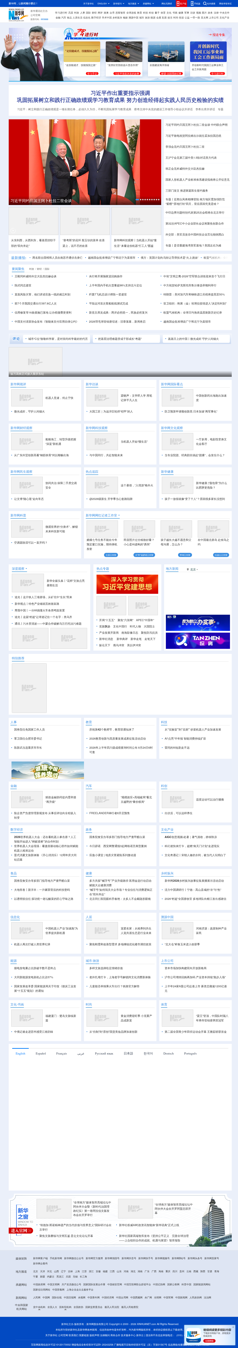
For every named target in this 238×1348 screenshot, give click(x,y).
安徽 (98, 1291)
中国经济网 (108, 1317)
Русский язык (104, 1073)
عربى (81, 1073)
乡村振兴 (117, 17)
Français (61, 1073)
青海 (216, 1291)
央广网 (148, 1317)
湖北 (133, 1291)
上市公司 (214, 17)
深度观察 (18, 588)
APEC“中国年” (145, 640)
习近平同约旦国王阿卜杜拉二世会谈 (41, 200)
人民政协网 (196, 1317)
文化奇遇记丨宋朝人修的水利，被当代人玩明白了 (195, 875)
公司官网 (35, 15)
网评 (100, 12)
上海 (77, 1291)
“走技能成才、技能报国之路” (80, 65)
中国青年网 (93, 1317)
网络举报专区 (225, 3)
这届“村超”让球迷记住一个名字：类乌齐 (47, 637)
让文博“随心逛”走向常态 (29, 499)
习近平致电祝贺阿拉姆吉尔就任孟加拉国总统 (193, 136)
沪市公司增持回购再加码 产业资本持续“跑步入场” (195, 997)
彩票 (164, 17)
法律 (216, 12)
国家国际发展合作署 (94, 1304)
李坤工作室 (185, 554)
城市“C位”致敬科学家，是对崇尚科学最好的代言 (58, 339)
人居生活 (77, 17)
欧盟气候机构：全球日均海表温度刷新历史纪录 (192, 312)
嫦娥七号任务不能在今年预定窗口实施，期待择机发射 (102, 544)
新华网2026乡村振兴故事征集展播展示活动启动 (194, 901)
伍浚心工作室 (221, 554)
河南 (126, 1291)
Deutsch (168, 1073)
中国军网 (168, 1317)
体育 (163, 12)
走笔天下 (150, 659)
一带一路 (195, 17)
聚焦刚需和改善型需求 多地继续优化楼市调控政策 (120, 964)
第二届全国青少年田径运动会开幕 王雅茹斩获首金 (196, 1052)
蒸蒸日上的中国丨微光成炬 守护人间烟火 (193, 339)
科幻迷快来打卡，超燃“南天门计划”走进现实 (192, 866)
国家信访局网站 (41, 1309)
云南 (188, 1291)
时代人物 (135, 646)
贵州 (181, 1291)
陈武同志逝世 (23, 285)
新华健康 (167, 471)
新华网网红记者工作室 (101, 515)
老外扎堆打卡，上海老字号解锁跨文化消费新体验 (120, 997)
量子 (157, 12)
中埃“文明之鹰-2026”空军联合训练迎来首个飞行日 (194, 276)
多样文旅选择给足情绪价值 (106, 988)
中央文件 (224, 12)
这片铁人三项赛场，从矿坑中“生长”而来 (47, 617)
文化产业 (224, 17)
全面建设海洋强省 (159, 65)
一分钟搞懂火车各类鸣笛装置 (47, 630)
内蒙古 (50, 1296)
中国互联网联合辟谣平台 (137, 1304)
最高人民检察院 (129, 1327)
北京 (35, 1291)
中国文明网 (53, 1304)
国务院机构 (65, 1327)
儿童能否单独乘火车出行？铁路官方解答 (114, 1006)
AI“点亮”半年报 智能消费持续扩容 (185, 758)
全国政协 (78, 1327)
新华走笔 (136, 659)
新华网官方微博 (94, 1278)
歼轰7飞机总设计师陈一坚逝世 (108, 294)
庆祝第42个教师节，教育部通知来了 (111, 749)
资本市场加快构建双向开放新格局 (185, 988)
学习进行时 (61, 12)
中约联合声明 (219, 125)
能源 (153, 17)
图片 (204, 12)
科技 (145, 12)
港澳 (106, 12)
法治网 (207, 1317)
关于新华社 (88, 3)
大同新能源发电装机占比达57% (33, 997)
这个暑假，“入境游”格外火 (137, 485)
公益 (187, 17)
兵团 (68, 1296)
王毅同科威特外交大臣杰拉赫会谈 (35, 276)
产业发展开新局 (109, 653)
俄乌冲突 (118, 665)
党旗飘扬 (104, 646)
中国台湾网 (122, 1317)
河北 (49, 1291)
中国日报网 (70, 1317)
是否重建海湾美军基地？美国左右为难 (197, 245)
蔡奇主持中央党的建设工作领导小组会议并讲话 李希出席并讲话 (174, 109)
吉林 (70, 1291)
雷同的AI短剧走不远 (177, 768)
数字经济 (96, 17)
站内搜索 (211, 3)
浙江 (91, 1291)
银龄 (125, 17)
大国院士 (149, 646)
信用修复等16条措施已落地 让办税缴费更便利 (43, 312)
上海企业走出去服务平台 (80, 1309)
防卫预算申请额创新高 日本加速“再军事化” (191, 411)
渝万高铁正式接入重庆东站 (27, 374)
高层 (70, 12)
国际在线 (57, 1317)
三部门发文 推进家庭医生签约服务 (187, 190)
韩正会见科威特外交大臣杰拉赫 (185, 169)
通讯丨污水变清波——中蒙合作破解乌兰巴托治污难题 (48, 644)
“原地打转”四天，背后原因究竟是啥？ (192, 204)
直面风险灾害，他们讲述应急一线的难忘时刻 (42, 294)
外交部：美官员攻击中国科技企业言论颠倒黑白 (195, 234)
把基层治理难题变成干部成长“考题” (120, 339)
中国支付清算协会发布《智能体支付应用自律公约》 (47, 321)
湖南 (140, 1291)
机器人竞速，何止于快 (59, 398)
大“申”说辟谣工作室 (144, 554)
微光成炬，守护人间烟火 (29, 411)
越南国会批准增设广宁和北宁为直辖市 (111, 258)
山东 (119, 1291)
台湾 (112, 12)
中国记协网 (159, 1304)
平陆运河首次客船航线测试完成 (108, 303)
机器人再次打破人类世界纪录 (32, 964)
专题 (220, 109)
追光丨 (19, 617)
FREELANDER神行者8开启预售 (109, 833)
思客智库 (120, 12)
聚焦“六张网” (125, 640)
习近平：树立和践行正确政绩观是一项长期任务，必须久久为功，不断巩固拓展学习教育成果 (74, 109)
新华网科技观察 (97, 428)
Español (41, 1073)
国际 (88, 12)
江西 (112, 1291)
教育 (139, 12)
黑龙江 (60, 1296)
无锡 (75, 1296)
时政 (76, 12)
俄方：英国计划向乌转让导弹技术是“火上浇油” (169, 258)
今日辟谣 (95, 866)
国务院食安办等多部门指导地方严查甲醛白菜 (117, 857)
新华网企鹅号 (40, 1283)
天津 (42, 1291)
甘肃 (209, 1291)
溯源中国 (133, 17)
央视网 (81, 1317)
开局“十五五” (107, 640)
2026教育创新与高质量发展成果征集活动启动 (117, 758)
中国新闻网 (181, 1317)
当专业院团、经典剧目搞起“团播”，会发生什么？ (195, 455)
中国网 (46, 1317)
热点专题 (103, 588)
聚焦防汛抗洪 (149, 653)
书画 (174, 12)
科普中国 (186, 1304)
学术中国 (107, 17)
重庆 (168, 1291)
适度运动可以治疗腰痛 (210, 819)
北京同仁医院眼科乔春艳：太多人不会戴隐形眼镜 (120, 919)
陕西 (202, 1291)
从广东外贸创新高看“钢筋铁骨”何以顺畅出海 (41, 455)
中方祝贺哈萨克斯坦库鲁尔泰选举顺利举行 (189, 285)
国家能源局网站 (201, 1304)
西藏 (195, 1291)
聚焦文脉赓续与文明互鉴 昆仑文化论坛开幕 (66, 1256)
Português (190, 1073)
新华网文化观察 (172, 428)
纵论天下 (104, 665)
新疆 (42, 1296)
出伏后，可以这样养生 (179, 833)
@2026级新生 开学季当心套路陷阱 (111, 499)
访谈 (192, 12)
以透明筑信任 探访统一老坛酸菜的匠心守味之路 (43, 919)
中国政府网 (39, 1304)
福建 (105, 1291)
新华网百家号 (211, 1278)
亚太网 (204, 17)
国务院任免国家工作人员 (29, 749)
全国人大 (52, 1327)
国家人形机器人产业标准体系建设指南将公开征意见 (198, 179)
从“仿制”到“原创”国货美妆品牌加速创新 (113, 1052)
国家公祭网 (173, 1304)
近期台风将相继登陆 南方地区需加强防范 (199, 199)
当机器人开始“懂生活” (134, 441)
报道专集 (219, 35)
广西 (154, 1291)
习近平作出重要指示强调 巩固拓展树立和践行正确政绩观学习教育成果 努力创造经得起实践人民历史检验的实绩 (120, 96)
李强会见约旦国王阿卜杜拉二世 (185, 147)
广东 (147, 1291)
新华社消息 (106, 659)
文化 (169, 12)
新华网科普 (18, 515)
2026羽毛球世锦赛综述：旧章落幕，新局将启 (117, 321)
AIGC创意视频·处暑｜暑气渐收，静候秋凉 (191, 857)
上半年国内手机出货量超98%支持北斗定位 (115, 285)
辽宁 (63, 1291)
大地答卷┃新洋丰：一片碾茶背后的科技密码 (42, 910)
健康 (180, 12)
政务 (210, 12)
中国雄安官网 (114, 1304)
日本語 (128, 1073)
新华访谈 (92, 384)
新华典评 (122, 659)
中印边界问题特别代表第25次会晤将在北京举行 (195, 212)
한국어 (148, 1073)
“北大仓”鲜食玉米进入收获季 (182, 964)
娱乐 (170, 17)
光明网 (157, 1317)
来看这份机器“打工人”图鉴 (137, 246)
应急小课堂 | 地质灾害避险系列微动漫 (112, 875)
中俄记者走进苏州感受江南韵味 (33, 1052)
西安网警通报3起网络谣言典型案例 (125, 866)
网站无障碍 (167, 3)
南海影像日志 (129, 653)
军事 (186, 12)
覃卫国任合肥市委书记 (28, 758)
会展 (158, 17)
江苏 (84, 1291)
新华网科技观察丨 (125, 240)
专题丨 (170, 199)
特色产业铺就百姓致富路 (44, 624)
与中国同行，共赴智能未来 (106, 455)
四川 (174, 1291)
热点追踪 (92, 471)
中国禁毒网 (58, 1309)
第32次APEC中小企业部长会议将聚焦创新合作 (195, 223)
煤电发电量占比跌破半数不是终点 (35, 988)
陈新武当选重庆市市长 (28, 768)
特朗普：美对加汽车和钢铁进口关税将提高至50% (194, 294)
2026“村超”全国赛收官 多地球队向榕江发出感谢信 (196, 919)
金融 (58, 17)
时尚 (175, 17)
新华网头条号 (195, 1278)
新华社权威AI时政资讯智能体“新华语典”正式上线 (149, 1245)
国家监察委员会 (93, 1327)
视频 (198, 12)
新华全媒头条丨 (56, 601)
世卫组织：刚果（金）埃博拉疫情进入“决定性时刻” (195, 303)
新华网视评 (18, 384)
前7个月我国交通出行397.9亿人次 (36, 303)
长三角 (83, 1296)
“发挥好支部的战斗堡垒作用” (123, 65)
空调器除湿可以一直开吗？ (31, 542)
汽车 (63, 17)
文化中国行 (120, 646)
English (20, 1073)
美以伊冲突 (134, 665)
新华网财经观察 (21, 428)
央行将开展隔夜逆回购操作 (105, 276)
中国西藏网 (136, 1317)
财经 (94, 12)
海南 (161, 1291)
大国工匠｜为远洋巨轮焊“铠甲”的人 (111, 411)
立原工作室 (111, 554)
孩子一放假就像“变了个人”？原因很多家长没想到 (195, 499)
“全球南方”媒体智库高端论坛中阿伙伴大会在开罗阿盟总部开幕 (174, 1228)
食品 (69, 17)
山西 (56, 1291)
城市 (141, 17)
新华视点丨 (22, 624)
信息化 (86, 17)
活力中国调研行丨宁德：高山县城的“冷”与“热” (193, 910)
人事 (82, 12)
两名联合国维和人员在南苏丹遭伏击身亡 (57, 258)
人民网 (36, 1317)
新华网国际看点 (172, 384)
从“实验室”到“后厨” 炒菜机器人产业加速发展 (193, 749)
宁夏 (35, 1296)
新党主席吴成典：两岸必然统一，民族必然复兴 (118, 312)
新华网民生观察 (21, 471)
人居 (89, 937)
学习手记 (92, 73)
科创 (151, 12)
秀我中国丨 (22, 630)
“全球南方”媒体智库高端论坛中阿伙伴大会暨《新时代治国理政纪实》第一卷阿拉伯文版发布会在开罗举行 (92, 1228)
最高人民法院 (112, 1327)
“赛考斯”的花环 (72, 240)
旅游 (147, 17)
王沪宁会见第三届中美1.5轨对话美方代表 (191, 158)
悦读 (181, 17)
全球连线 (131, 12)
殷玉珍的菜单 (90, 240)
